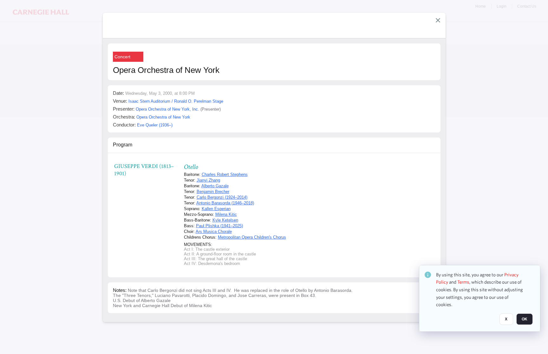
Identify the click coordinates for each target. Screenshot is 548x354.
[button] (438, 20)
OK (524, 319)
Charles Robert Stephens (225, 174)
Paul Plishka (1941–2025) (219, 225)
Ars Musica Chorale (214, 231)
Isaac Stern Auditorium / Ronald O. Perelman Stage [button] (175, 101)
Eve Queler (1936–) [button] (155, 125)
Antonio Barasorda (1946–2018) (225, 203)
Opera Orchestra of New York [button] (163, 117)
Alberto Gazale (215, 185)
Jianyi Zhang (208, 180)
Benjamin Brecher (213, 191)
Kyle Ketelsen (225, 220)
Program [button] (122, 144)
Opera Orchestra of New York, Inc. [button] (167, 109)
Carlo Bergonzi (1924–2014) (222, 197)
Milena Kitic (226, 214)
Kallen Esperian (216, 208)
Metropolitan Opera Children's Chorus (252, 237)
